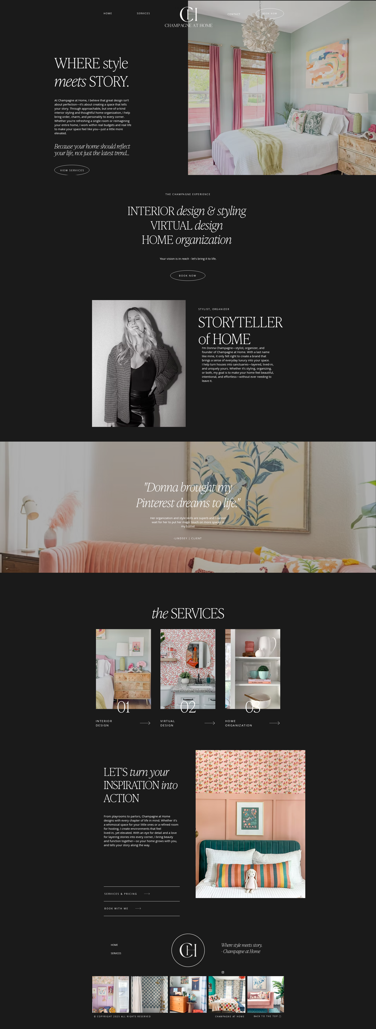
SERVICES (116, 953)
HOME (114, 944)
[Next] (142, 723)
